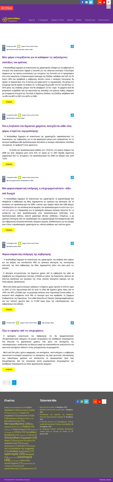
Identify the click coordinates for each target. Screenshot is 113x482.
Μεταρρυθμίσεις (25, 180)
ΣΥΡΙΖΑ (19, 432)
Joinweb (108, 480)
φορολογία (29, 469)
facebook (82, 2)
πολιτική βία (15, 460)
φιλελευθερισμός (13, 469)
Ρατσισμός (9, 432)
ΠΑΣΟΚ (19, 427)
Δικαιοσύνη (25, 415)
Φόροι (31, 49)
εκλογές (23, 446)
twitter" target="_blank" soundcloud (91, 2)
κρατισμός (21, 49)
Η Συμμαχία (43, 20)
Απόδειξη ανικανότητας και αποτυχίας (52, 410)
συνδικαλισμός (29, 463)
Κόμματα (24, 418)
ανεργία (30, 441)
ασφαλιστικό (13, 443)
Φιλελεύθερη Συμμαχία (20, 437)
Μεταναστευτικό (14, 421)
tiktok (95, 2)
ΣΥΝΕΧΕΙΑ (9, 102)
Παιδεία (28, 426)
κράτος (27, 49)
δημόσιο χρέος (13, 246)
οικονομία (18, 118)
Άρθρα (70, 20)
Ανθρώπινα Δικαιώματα (15, 407)
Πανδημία (8, 429)
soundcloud (100, 2)
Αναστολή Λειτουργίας (47, 407)
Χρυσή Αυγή (20, 440)
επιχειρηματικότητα (14, 180)
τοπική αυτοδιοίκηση (14, 466)
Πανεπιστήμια (21, 429)
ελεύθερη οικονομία (21, 451)
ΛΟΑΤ (31, 418)
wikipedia (108, 2)
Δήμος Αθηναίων (14, 413)
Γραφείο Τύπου (57, 20)
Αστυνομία (24, 410)
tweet (71, 55)
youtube (104, 2)
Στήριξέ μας (90, 20)
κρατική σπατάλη (13, 49)
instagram (86, 2)
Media (78, 20)
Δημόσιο (25, 413)
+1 (72, 58)
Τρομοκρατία (23, 435)
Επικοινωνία (104, 20)
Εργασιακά (13, 418)
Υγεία (32, 435)
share (71, 51)
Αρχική (32, 20)
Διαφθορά (10, 415)
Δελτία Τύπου (34, 46)
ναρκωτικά (12, 457)
